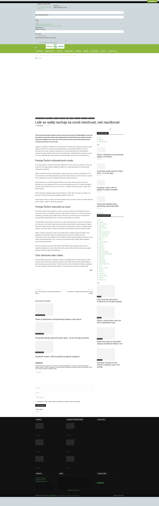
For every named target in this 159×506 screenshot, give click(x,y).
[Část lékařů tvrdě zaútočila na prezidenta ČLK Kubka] (79, 426)
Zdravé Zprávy (103, 228)
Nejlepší (101, 139)
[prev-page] (35, 360)
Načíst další (100, 213)
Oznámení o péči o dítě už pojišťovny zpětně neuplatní (57, 357)
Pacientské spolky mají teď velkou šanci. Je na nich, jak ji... (110, 172)
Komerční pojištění (103, 252)
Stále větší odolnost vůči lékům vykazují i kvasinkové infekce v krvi (109, 343)
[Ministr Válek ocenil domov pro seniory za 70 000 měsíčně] (79, 442)
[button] (122, 46)
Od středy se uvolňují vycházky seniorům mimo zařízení (80, 292)
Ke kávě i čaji (112, 51)
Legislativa (101, 258)
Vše (100, 137)
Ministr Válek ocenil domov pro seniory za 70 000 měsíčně (78, 448)
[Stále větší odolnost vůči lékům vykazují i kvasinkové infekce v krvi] (110, 333)
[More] (66, 129)
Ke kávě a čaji (91, 118)
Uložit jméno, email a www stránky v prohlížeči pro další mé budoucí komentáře (58, 401)
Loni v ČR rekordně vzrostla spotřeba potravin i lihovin (48, 292)
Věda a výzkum (84, 118)
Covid (67, 118)
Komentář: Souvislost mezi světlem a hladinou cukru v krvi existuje (108, 365)
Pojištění (78, 51)
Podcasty (101, 246)
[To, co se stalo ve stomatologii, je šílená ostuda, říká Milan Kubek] (79, 459)
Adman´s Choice (103, 267)
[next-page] (36, 360)
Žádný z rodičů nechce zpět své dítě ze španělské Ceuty (109, 322)
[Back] (61, 4)
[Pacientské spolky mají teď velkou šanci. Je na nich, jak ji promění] (64, 328)
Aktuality (39, 51)
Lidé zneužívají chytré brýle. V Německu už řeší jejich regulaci (109, 300)
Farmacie (101, 269)
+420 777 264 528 (40, 478)
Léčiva (100, 230)
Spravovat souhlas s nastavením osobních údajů (68, 495)
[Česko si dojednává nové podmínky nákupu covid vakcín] (64, 309)
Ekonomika (102, 250)
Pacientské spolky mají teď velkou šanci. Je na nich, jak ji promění (62, 338)
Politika (59, 51)
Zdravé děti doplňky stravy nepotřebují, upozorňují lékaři (108, 205)
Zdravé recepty (103, 224)
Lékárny (101, 244)
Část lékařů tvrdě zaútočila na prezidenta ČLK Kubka (77, 432)
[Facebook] (56, 4)
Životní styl (56, 118)
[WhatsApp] (58, 129)
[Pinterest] (54, 129)
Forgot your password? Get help (44, 24)
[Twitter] (58, 4)
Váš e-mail (38, 34)
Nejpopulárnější (103, 141)
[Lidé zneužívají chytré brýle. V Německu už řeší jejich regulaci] (110, 291)
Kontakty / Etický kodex (45, 7)
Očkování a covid (49, 118)
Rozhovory (94, 51)
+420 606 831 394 (40, 479)
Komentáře (101, 226)
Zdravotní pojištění (39, 333)
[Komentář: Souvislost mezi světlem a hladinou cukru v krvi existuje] (110, 354)
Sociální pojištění (103, 242)
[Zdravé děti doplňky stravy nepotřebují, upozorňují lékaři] (110, 199)
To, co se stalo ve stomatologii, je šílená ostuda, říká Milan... (79, 465)
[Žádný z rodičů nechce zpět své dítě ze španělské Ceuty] (110, 312)
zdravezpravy (40, 125)
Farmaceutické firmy (104, 264)
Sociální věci (69, 51)
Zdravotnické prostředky (105, 254)
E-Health (103, 51)
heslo (36, 20)
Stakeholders (62, 118)
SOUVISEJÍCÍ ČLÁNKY (43, 301)
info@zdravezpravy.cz (41, 481)
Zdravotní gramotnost (45, 55)
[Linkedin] (62, 129)
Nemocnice (102, 238)
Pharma (86, 51)
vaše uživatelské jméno (41, 15)
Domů (36, 55)
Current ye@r (39, 409)
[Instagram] (57, 4)
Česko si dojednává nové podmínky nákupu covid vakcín (58, 319)
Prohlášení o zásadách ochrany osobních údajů (48, 26)
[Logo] (40, 48)
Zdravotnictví (49, 51)
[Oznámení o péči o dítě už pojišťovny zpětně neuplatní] (64, 347)
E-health (101, 222)
